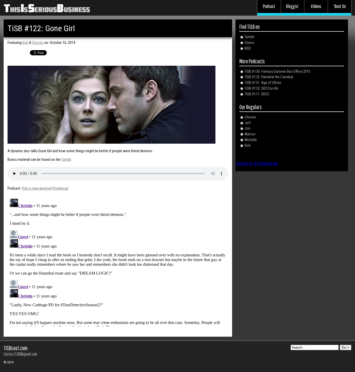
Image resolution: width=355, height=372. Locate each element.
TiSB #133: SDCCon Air (261, 88)
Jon (247, 128)
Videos (316, 6)
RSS (248, 48)
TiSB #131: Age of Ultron (263, 83)
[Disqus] (118, 262)
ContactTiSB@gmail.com (20, 353)
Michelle (251, 140)
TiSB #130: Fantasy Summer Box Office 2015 (277, 71)
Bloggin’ (292, 6)
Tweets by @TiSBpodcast (256, 163)
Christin (37, 43)
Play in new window (36, 188)
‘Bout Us (339, 6)
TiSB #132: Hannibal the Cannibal (269, 77)
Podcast (269, 6)
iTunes (249, 43)
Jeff (248, 123)
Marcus (250, 134)
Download (60, 188)
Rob (25, 43)
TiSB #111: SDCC (257, 94)
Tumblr (66, 159)
